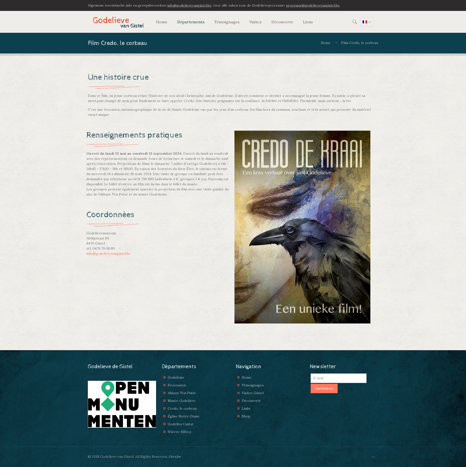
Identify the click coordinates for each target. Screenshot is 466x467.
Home (326, 43)
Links (246, 408)
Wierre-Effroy (179, 432)
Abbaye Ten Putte (182, 393)
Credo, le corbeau (182, 408)
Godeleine (176, 377)
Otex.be (175, 456)
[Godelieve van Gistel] (118, 22)
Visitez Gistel (253, 393)
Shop (246, 416)
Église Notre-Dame (184, 416)
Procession (177, 385)
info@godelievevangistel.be (108, 253)
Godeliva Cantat (180, 424)
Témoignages (253, 385)
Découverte (251, 401)
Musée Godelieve (182, 401)
